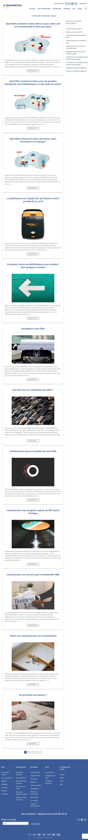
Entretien (57, 8)
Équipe (62, 778)
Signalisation (35, 788)
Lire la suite (33, 70)
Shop (80, 8)
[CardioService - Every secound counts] (12, 6)
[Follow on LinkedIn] (72, 3)
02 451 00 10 (59, 3)
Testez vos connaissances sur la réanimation (33, 636)
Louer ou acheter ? (7, 778)
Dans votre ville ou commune (21, 782)
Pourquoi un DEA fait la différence (76, 68)
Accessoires (34, 800)
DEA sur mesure (44, 8)
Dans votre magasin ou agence (22, 793)
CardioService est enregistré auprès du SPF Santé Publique (77, 58)
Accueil (32, 8)
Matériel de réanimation (34, 793)
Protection (4, 787)
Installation (4, 784)
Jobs (61, 781)
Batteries (33, 782)
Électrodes (34, 779)
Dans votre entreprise (19, 773)
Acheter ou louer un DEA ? (74, 29)
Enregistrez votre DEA (33, 328)
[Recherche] (86, 8)
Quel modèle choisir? (5, 773)
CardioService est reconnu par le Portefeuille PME (33, 574)
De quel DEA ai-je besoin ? (33, 695)
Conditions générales (48, 782)
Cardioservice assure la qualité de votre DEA (33, 451)
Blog (61, 784)
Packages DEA (35, 772)
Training (66, 8)
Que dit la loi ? (49, 772)
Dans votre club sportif (21, 788)
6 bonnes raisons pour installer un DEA (76, 36)
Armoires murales (36, 785)
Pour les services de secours (21, 798)
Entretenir (4, 791)
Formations (4, 794)
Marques (4, 781)
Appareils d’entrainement (35, 805)
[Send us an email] (75, 3)
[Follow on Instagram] (69, 3)
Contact (62, 774)
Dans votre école (21, 778)
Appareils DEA (35, 775)
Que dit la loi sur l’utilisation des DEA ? (33, 390)
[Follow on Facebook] (66, 3)
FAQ (73, 8)
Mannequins (34, 797)
